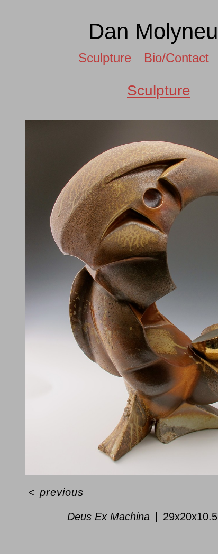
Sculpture (104, 58)
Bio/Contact (176, 58)
